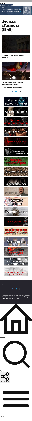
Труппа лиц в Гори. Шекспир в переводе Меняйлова (13, 83)
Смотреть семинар (6, 5)
